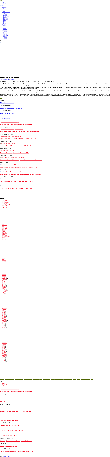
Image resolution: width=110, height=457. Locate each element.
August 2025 (4, 270)
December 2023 (4, 287)
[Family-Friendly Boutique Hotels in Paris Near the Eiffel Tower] (9, 185)
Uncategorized (4, 260)
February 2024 (4, 285)
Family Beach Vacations (5, 19)
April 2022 (3, 300)
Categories (3, 194)
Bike (2, 206)
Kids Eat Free (4, 21)
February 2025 (4, 273)
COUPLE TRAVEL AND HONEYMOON (6, 12)
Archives (3, 195)
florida (29, 379)
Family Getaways (4, 220)
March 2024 (3, 284)
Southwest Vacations (5, 34)
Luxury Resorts (4, 26)
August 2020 (4, 309)
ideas (46, 379)
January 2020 (4, 316)
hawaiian (36, 379)
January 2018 (4, 339)
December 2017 (4, 340)
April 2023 (3, 295)
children (10, 379)
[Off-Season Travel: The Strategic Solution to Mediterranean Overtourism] (11, 164)
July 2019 (3, 322)
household (44, 379)
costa (13, 379)
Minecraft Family (5, 22)
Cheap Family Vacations (5, 210)
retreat (71, 379)
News (2, 238)
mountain (58, 379)
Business (3, 208)
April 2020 (3, 313)
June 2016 (3, 358)
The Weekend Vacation (5, 255)
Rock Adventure (4, 244)
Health (3, 226)
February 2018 (4, 338)
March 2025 (3, 272)
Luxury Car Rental (4, 233)
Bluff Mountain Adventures (6, 9)
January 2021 (4, 304)
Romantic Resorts (5, 17)
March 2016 (3, 361)
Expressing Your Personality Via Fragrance (11, 108)
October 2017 (4, 342)
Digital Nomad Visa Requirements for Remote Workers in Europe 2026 (18, 139)
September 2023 (4, 290)
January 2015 (4, 376)
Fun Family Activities (5, 223)
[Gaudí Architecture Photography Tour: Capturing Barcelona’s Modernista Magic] (11, 171)
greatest (34, 379)
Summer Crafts (4, 23)
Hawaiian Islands (4, 225)
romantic (7, 98)
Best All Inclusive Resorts (5, 202)
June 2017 (3, 346)
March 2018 (3, 337)
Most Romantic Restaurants (6, 16)
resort (68, 379)
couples (16, 379)
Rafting (3, 241)
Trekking (4, 11)
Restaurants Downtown (5, 243)
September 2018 (4, 332)
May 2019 (3, 324)
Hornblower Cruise (5, 15)
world (89, 379)
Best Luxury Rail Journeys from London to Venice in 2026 (14, 153)
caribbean (7, 379)
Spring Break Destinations (5, 250)
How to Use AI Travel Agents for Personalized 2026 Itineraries (16, 146)
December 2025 (4, 267)
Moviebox (3, 237)
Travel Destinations (5, 38)
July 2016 (3, 357)
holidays (38, 379)
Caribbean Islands (4, 209)
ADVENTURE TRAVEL (4, 7)
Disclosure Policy (4, 3)
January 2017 (4, 351)
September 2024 (4, 278)
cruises (19, 379)
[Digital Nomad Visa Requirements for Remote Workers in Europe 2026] (10, 136)
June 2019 (3, 323)
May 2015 (3, 372)
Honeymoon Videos (4, 227)
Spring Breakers (5, 33)
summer (79, 379)
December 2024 (4, 275)
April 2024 (3, 283)
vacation (85, 379)
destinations (21, 379)
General (3, 224)
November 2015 (4, 365)
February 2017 (4, 350)
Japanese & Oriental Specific (7, 113)
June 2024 (3, 281)
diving (24, 379)
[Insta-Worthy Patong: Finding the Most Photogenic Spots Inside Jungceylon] (11, 129)
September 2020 (4, 308)
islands (51, 379)
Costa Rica (3, 213)
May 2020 (3, 312)
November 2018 (4, 330)
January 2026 (4, 266)
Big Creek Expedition (5, 205)
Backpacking (4, 8)
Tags (2, 196)
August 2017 (4, 344)
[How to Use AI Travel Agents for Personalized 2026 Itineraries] (9, 143)
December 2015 (4, 364)
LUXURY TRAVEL (4, 24)
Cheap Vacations (5, 36)
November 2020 (4, 306)
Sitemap (3, 4)
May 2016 (3, 359)
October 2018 (4, 331)
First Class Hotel (4, 222)
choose (3, 98)
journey (53, 379)
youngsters (92, 379)
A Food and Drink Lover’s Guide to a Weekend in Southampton (16, 125)
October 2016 (4, 354)
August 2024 (4, 279)
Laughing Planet (5, 25)
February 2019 (4, 327)
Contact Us (3, 2)
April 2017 (3, 348)
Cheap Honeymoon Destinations (6, 13)
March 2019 (3, 326)
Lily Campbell (12, 79)
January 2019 (4, 328)
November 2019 (4, 318)
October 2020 (4, 307)
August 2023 (4, 291)
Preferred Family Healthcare (6, 27)
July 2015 (3, 369)
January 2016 (4, 363)
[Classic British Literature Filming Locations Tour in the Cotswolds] (10, 178)
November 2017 (4, 341)
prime (64, 379)
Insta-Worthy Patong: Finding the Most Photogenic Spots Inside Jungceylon (19, 132)
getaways (31, 379)
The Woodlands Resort (5, 256)
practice (5, 98)
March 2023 (3, 296)
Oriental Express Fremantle (7, 103)
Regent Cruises (4, 28)
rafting (66, 379)
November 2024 (4, 276)
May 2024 (3, 282)
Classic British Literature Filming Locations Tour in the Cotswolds (16, 181)
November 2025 (4, 269)
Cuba (3, 32)
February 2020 (4, 315)
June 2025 (3, 271)
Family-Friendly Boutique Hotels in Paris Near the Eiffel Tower (16, 188)
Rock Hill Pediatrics (5, 29)
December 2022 (4, 299)
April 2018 (3, 335)
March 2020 (3, 314)
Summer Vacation (4, 254)
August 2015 (4, 368)
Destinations (4, 217)
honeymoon (40, 379)
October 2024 (4, 277)
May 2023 (3, 294)
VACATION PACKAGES (4, 30)
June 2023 (3, 293)
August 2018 (4, 333)
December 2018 (4, 329)
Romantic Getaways (5, 246)
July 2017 (3, 345)
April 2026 (3, 264)
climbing (12, 379)
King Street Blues (4, 231)
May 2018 (3, 334)
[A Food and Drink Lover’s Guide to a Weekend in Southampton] (9, 122)
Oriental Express (2, 74)
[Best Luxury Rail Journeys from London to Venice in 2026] (8, 150)
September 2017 (4, 343)
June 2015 (3, 370)
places (63, 379)
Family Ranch (4, 20)
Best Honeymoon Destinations (6, 204)
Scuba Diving (4, 10)
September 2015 (4, 367)
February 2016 (4, 362)
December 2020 (4, 305)
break (5, 379)
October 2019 (4, 319)
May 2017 (3, 347)
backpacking (1, 379)
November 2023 (4, 288)
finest (27, 379)
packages (60, 379)
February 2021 (4, 303)
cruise (17, 379)
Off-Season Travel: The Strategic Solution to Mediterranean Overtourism (18, 167)
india (49, 379)
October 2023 (4, 289)
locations (55, 379)
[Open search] (0, 40)
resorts (70, 379)
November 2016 (4, 353)
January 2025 (4, 274)
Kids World (3, 230)
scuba (75, 379)
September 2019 (4, 320)
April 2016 (3, 360)
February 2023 (4, 297)
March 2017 (3, 349)
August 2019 (4, 321)
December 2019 (4, 317)
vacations (87, 379)
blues (3, 379)
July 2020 (3, 310)
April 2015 (3, 373)
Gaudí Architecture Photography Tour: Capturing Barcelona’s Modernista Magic (20, 174)
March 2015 (3, 374)
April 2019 (3, 325)
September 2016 (4, 355)
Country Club (3, 214)
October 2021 (4, 301)
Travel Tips (3, 258)
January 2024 (4, 286)
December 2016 (4, 352)
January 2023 (4, 298)
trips (9, 98)
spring (77, 379)
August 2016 (4, 356)
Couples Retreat (5, 14)
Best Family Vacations (5, 18)
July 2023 (3, 292)
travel (81, 379)
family (26, 379)
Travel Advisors (5, 37)
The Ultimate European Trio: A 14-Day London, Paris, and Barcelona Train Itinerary (21, 160)
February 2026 (4, 265)
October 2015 (4, 366)
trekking (83, 379)
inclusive (48, 379)
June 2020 (3, 311)
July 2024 (3, 280)
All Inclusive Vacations (5, 35)
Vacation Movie (5, 31)
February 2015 (4, 375)
